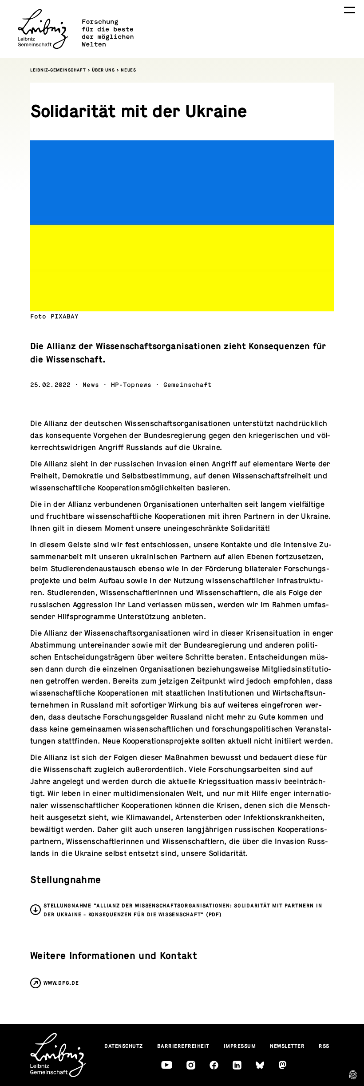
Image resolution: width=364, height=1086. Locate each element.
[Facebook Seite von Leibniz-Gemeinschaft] (214, 1065)
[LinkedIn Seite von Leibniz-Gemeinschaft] (237, 1065)
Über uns (103, 70)
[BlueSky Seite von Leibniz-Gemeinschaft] (260, 1065)
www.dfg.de (61, 983)
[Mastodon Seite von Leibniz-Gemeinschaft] (282, 1064)
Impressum (240, 1046)
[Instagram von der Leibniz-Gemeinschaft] (190, 1065)
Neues (128, 70)
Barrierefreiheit (183, 1046)
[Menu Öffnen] (349, 10)
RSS (324, 1046)
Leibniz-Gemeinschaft (58, 70)
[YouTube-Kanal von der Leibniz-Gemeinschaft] (166, 1065)
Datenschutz (123, 1046)
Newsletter (287, 1046)
